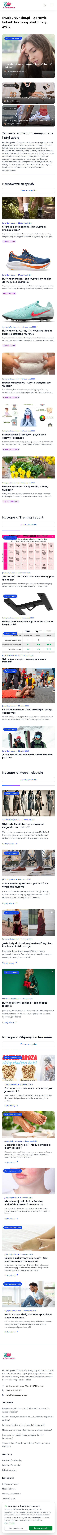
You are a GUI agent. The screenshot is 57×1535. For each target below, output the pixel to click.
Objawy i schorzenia (12, 1058)
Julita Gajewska (8, 223)
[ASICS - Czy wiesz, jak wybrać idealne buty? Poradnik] (28, 115)
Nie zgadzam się (16, 1528)
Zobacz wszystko (28, 190)
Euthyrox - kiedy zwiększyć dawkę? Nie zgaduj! (23, 1425)
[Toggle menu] (52, 5)
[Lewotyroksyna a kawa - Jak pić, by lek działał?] (28, 56)
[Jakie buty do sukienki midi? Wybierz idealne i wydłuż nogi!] (28, 93)
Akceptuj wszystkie (41, 1528)
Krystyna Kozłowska (10, 379)
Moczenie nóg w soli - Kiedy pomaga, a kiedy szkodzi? (27, 1430)
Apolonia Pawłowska (11, 327)
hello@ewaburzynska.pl (16, 1395)
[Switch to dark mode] (44, 4)
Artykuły (7, 1402)
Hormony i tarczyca (13, 38)
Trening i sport (9, 241)
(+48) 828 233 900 (14, 1390)
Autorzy (7, 1454)
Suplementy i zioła (10, 501)
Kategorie (8, 1477)
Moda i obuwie (10, 85)
